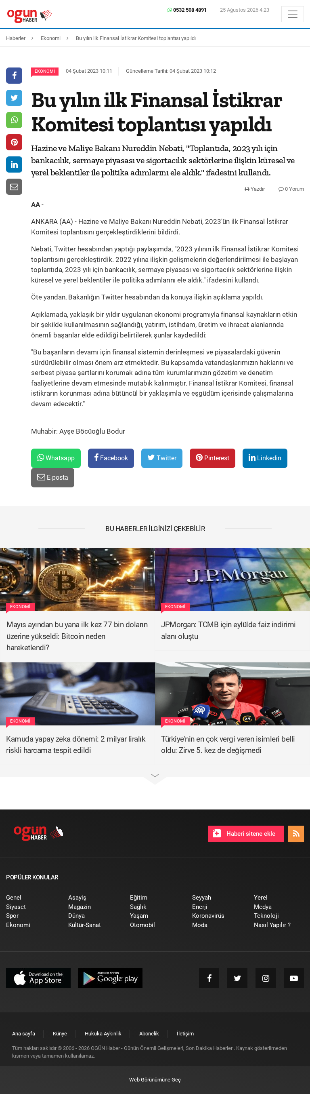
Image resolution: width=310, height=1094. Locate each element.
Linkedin (268, 458)
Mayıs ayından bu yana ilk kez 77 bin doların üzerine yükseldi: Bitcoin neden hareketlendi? (76, 636)
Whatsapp (59, 458)
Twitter (165, 458)
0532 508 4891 (189, 10)
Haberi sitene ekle (250, 833)
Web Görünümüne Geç (155, 1080)
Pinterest (216, 458)
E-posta (56, 477)
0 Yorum (294, 189)
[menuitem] (31, 897)
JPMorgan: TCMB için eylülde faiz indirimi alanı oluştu (228, 630)
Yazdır (257, 189)
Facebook (113, 458)
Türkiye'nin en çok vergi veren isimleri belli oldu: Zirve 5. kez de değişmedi (228, 744)
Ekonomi (45, 71)
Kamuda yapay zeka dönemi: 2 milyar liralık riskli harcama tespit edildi (75, 744)
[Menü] (292, 14)
